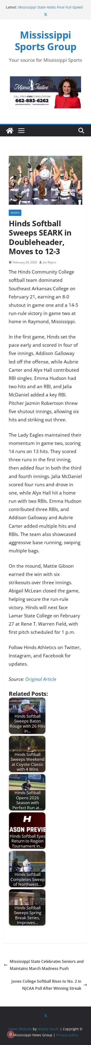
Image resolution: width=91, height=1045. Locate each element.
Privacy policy (67, 1035)
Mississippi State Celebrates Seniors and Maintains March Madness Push (47, 965)
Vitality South (48, 1029)
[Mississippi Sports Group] (10, 130)
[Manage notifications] (11, 1034)
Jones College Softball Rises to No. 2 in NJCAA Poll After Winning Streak (46, 985)
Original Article (40, 679)
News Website (20, 1029)
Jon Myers (49, 262)
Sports (15, 212)
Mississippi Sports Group (45, 40)
